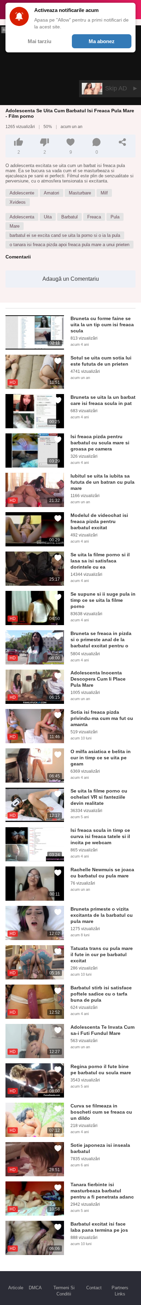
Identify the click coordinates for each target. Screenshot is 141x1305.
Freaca (94, 216)
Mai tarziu (39, 41)
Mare (15, 226)
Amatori (51, 192)
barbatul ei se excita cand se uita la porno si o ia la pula (65, 235)
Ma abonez (102, 41)
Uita (48, 216)
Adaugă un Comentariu (70, 279)
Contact (94, 1287)
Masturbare (80, 192)
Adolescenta (22, 216)
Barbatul (69, 216)
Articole (15, 1287)
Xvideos (18, 202)
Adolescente (22, 192)
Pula (115, 216)
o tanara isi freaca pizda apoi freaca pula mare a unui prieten (69, 244)
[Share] (122, 142)
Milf (104, 192)
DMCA (35, 1287)
